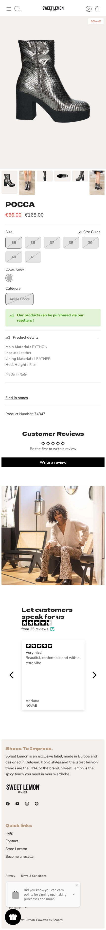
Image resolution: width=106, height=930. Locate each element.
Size (8, 231)
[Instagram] (27, 803)
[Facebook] (8, 803)
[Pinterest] (36, 803)
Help (9, 833)
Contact (11, 840)
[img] (55, 623)
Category (13, 288)
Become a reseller (20, 856)
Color (14, 269)
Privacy (10, 876)
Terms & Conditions (34, 876)
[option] (53, 92)
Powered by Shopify (49, 920)
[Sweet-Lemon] (53, 9)
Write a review (53, 462)
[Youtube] (17, 803)
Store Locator (16, 848)
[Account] (86, 8)
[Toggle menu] (8, 8)
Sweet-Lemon (25, 920)
